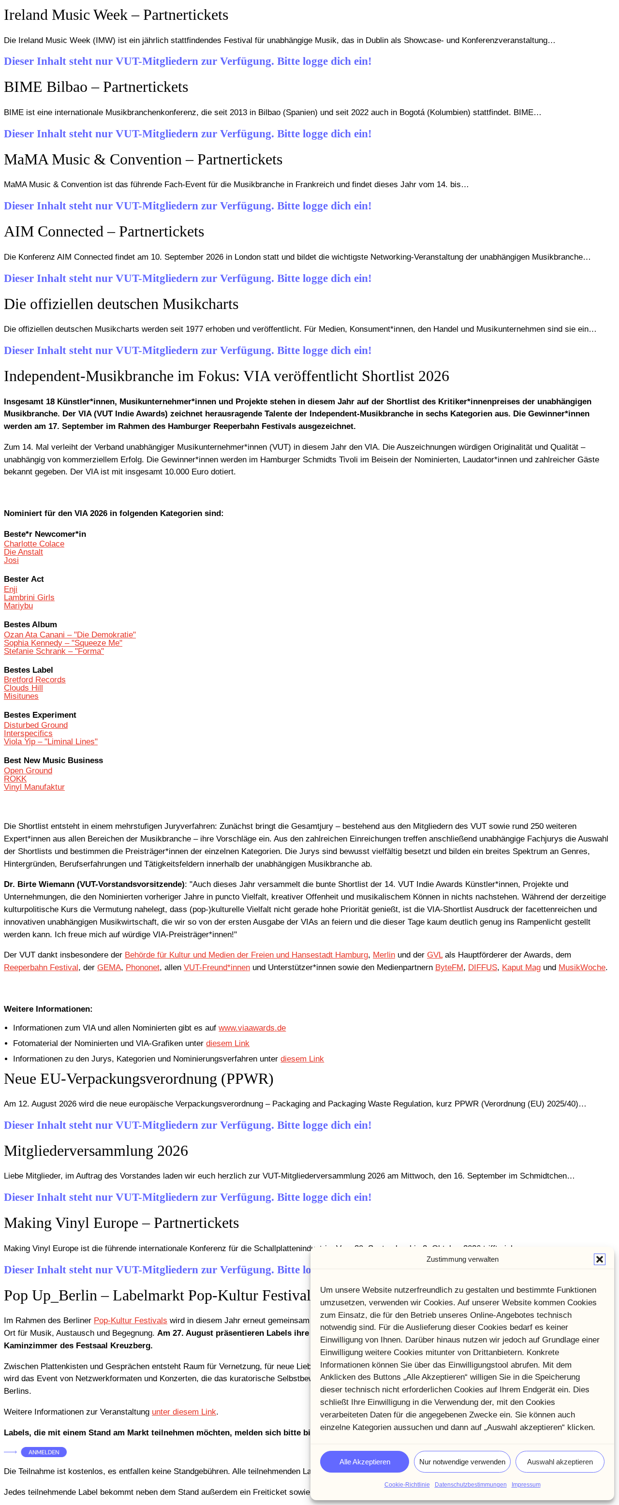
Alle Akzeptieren (364, 1462)
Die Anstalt (23, 552)
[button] (599, 1259)
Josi (11, 560)
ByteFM (449, 967)
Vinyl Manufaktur (34, 787)
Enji (10, 589)
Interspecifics (28, 733)
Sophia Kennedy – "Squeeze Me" (63, 643)
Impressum (526, 1484)
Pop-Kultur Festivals (130, 1320)
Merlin (384, 954)
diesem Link (228, 1043)
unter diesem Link (184, 1411)
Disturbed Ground (36, 725)
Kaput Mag (521, 967)
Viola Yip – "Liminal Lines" (51, 741)
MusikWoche (582, 967)
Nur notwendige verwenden (462, 1462)
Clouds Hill (23, 688)
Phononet (143, 967)
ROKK (15, 778)
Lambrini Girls (29, 597)
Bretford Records (35, 679)
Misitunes (21, 696)
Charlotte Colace (34, 543)
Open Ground (28, 770)
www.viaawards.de (252, 1028)
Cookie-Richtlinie (407, 1484)
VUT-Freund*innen (217, 967)
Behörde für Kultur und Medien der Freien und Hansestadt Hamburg (246, 954)
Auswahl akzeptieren (560, 1462)
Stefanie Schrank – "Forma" (54, 651)
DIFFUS (482, 967)
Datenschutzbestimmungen (471, 1484)
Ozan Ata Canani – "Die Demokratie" (70, 634)
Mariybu (18, 605)
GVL (434, 954)
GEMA (109, 967)
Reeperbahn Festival (41, 967)
